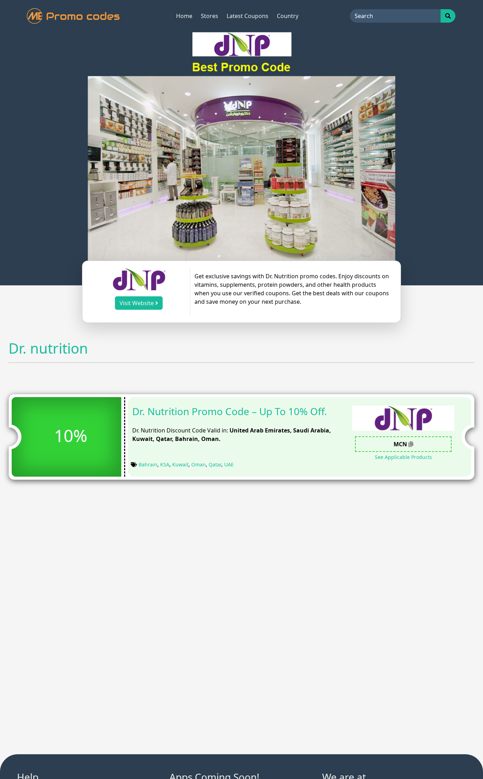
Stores (209, 16)
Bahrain (148, 464)
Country (287, 16)
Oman (198, 464)
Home (184, 16)
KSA (164, 464)
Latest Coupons (247, 16)
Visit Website (137, 303)
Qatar (215, 464)
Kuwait (180, 464)
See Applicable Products (403, 457)
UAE (229, 464)
